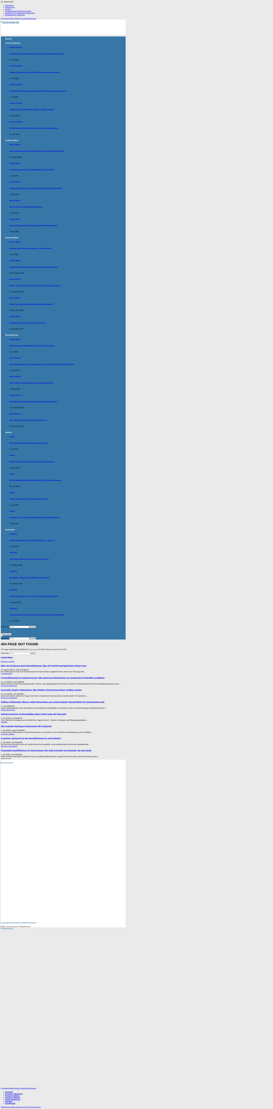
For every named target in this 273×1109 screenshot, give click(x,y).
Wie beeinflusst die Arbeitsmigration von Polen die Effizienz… (31, 383)
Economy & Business (13, 43)
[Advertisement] (39, 28)
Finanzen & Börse (11, 140)
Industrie (8, 432)
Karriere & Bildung (11, 237)
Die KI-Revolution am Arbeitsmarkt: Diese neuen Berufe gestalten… (33, 401)
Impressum (9, 5)
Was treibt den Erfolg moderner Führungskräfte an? (28, 420)
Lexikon (8, 9)
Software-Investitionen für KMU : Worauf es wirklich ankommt (31, 109)
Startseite (8, 38)
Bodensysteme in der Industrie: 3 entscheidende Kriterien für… (32, 461)
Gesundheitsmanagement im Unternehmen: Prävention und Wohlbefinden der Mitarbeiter (41, 364)
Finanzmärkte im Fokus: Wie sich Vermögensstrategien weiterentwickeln (35, 188)
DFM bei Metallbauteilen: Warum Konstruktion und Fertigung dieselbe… (35, 480)
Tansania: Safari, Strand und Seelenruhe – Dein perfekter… (30, 248)
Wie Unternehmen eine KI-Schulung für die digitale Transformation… (34, 128)
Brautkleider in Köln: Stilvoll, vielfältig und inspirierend (29, 577)
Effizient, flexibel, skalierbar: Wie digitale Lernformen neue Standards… (35, 285)
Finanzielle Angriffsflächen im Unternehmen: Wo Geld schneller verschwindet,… (38, 91)
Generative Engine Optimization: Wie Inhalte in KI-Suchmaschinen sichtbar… (37, 54)
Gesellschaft (9, 529)
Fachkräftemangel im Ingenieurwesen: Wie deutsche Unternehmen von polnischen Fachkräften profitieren (53, 678)
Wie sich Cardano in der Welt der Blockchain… (26, 207)
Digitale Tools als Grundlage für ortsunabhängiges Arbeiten (31, 304)
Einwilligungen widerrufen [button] (15, 15)
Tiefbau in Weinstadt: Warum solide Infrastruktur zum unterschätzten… (35, 72)
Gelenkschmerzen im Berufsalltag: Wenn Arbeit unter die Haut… (32, 345)
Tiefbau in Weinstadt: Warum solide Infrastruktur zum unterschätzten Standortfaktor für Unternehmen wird (52, 702)
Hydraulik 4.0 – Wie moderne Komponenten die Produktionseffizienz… (34, 517)
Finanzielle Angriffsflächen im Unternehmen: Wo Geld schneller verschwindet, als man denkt (46, 750)
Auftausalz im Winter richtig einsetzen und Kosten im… (29, 559)
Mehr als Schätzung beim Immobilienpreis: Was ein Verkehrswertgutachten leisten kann (43, 666)
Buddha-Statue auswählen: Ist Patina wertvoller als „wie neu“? (32, 540)
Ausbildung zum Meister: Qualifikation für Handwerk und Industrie (33, 267)
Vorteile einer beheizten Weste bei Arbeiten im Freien (28, 499)
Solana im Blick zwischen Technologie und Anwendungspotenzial (33, 225)
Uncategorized (6, 674)
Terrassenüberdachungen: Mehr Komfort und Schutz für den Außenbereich (36, 615)
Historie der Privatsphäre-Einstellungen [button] (20, 13)
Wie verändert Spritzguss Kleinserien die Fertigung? (28, 443)
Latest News (7, 657)
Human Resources (11, 335)
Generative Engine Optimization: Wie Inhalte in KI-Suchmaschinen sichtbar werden (41, 690)
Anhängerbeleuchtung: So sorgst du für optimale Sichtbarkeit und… (34, 596)
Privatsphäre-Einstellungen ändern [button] (18, 11)
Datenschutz (10, 7)
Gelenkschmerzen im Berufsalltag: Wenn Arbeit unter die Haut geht (33, 714)
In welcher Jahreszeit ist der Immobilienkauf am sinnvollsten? (31, 169)
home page (33, 649)
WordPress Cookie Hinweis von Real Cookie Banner (21, 1107)
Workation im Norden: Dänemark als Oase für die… (27, 323)
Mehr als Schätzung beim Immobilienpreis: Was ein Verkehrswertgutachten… (37, 151)
